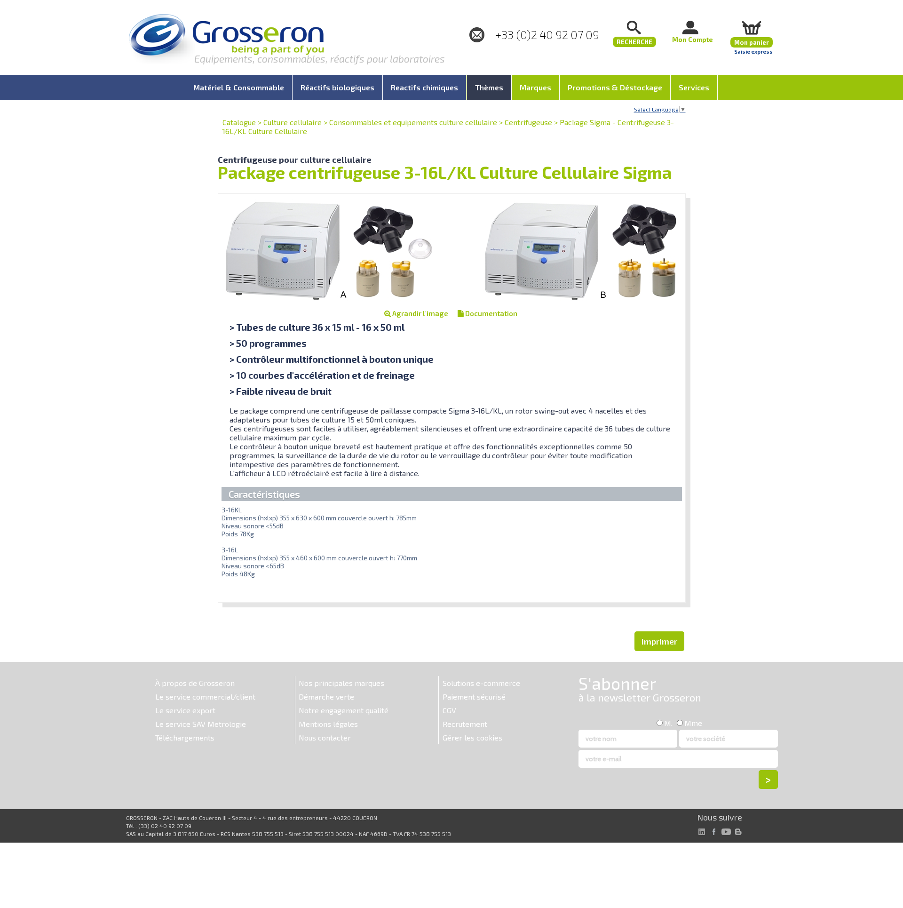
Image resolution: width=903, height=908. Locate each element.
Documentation (490, 313)
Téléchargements (184, 737)
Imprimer (659, 641)
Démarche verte (326, 696)
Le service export (185, 710)
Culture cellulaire (292, 122)
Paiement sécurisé (474, 696)
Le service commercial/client (205, 696)
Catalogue (239, 122)
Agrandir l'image (419, 313)
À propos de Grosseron (195, 682)
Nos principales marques (341, 682)
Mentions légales (328, 723)
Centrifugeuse (528, 122)
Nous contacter (325, 737)
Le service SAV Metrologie (200, 723)
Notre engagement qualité (343, 710)
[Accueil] (226, 39)
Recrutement (465, 723)
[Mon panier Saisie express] (751, 27)
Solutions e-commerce (481, 682)
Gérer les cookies (472, 737)
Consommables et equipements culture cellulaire (413, 122)
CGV (449, 710)
